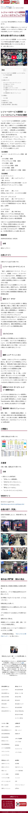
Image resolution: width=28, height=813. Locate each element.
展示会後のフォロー (18, 703)
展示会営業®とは (4, 686)
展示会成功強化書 (18, 689)
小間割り (5, 95)
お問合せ (17, 788)
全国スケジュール (4, 763)
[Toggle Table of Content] (24, 70)
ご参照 (22, 662)
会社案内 (17, 760)
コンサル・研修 (4, 723)
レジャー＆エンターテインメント (13, 82)
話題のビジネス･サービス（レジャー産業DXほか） (16, 90)
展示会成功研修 (4, 737)
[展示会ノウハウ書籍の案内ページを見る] (14, 1)
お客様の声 (17, 723)
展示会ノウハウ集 (18, 693)
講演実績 (17, 745)
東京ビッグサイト (4, 767)
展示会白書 (4, 703)
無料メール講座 (4, 726)
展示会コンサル (4, 740)
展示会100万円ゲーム (4, 711)
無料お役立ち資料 (4, 700)
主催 (6, 98)
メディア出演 (18, 741)
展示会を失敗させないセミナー (26, 16)
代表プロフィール (18, 767)
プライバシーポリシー (18, 784)
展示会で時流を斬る (18, 711)
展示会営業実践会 (4, 744)
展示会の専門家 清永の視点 (10, 104)
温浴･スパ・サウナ (9, 84)
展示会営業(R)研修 (4, 733)
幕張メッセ (4, 770)
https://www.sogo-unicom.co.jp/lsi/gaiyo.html (12, 504)
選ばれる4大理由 (4, 696)
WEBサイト (6, 100)
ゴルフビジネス (9, 86)
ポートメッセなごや (4, 781)
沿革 (16, 781)
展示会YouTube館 (18, 714)
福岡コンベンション (4, 788)
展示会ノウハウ (18, 686)
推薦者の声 (17, 733)
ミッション (17, 777)
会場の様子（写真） (8, 102)
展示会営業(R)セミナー (4, 730)
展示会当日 (17, 700)
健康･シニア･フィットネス (11, 87)
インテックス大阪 (4, 777)
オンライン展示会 (18, 718)
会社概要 (17, 763)
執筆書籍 (17, 774)
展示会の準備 (18, 696)
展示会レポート (4, 707)
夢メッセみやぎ (4, 784)
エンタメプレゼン (4, 755)
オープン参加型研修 (4, 748)
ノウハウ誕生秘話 (18, 770)
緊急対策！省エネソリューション (13, 93)
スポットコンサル (4, 751)
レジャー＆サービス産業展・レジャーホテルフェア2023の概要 (14, 74)
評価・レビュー (18, 730)
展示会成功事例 (18, 707)
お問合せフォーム (14, 796)
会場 (6, 77)
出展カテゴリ (6, 80)
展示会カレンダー (4, 760)
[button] (26, 2)
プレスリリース (18, 748)
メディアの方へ (18, 752)
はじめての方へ (4, 689)
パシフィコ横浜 (4, 774)
